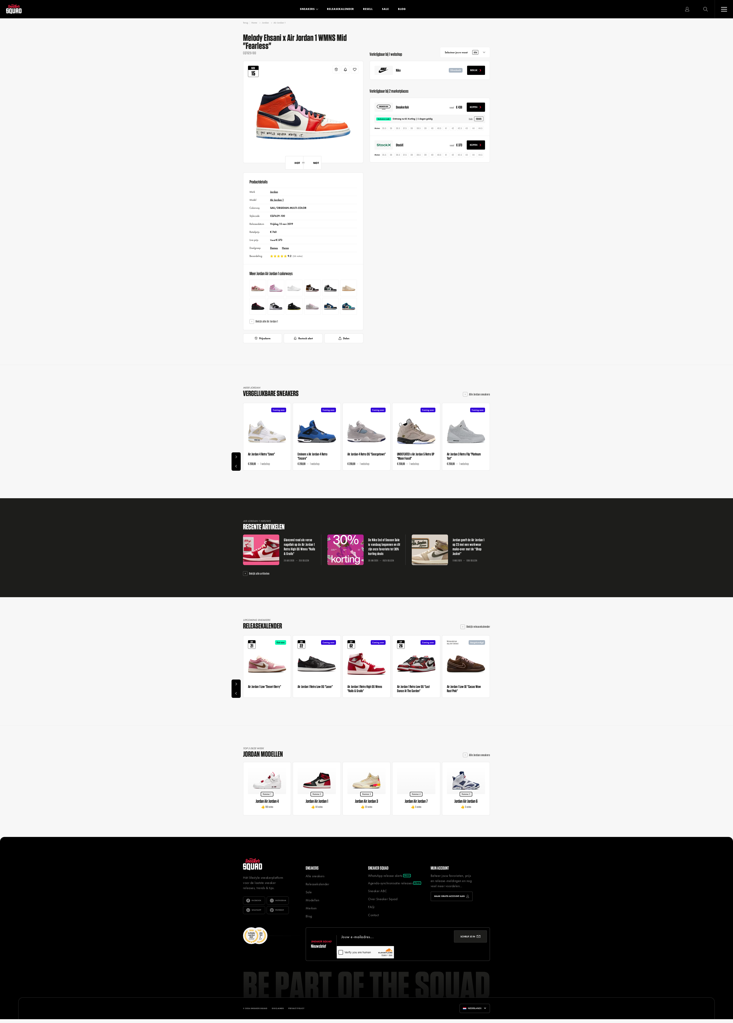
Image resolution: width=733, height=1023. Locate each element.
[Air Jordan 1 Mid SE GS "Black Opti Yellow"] (294, 306)
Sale (385, 9)
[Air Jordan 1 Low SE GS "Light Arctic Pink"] (312, 306)
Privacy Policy (296, 1008)
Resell (368, 9)
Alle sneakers (315, 876)
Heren (285, 248)
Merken (311, 908)
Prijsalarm (264, 338)
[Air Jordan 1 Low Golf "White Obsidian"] (294, 288)
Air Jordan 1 (280, 22)
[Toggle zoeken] (705, 9)
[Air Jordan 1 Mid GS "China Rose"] (276, 288)
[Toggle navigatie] (724, 9)
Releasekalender (340, 9)
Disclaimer (278, 1008)
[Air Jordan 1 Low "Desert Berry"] (257, 288)
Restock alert (305, 338)
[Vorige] (236, 466)
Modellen (312, 900)
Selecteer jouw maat (461, 52)
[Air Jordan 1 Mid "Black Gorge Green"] (330, 288)
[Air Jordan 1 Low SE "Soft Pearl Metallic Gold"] (348, 288)
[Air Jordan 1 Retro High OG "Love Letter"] (312, 288)
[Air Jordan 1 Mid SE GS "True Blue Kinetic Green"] (348, 306)
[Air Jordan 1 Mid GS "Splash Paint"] (276, 306)
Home (254, 22)
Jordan (265, 22)
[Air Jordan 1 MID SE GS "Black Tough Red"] (257, 306)
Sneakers (307, 9)
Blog (402, 9)
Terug (245, 22)
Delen (346, 338)
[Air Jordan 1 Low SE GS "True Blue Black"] (330, 306)
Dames (274, 248)
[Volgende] (236, 457)
